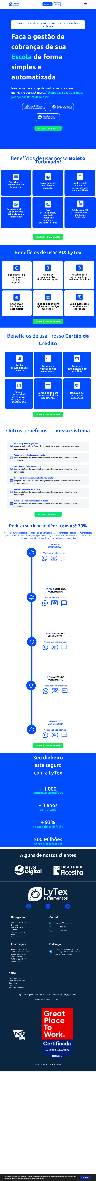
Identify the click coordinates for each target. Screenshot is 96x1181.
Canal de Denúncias (17, 980)
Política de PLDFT (18, 959)
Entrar (57, 4)
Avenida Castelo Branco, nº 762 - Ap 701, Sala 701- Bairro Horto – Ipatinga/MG (68, 952)
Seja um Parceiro (18, 932)
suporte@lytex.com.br (64, 923)
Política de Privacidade (20, 952)
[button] (48, 128)
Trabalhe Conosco (16, 988)
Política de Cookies (19, 949)
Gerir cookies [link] (16, 956)
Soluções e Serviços (19, 922)
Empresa (14, 925)
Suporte (14, 930)
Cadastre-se (48, 4)
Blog (13, 934)
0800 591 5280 (61, 927)
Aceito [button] (85, 1177)
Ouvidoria (13, 983)
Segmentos (15, 937)
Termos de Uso (17, 961)
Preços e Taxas (17, 927)
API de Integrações (19, 954)
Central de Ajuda (16, 978)
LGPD (11, 985)
